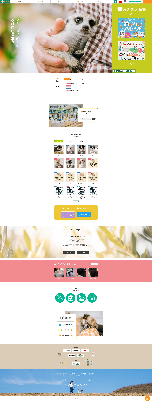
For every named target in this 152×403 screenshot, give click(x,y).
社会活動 (90, 380)
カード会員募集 (85, 375)
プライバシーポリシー (70, 385)
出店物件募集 (70, 384)
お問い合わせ (83, 385)
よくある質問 (77, 385)
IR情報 (89, 375)
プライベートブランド (91, 379)
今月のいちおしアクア (65, 380)
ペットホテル (70, 375)
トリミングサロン (71, 374)
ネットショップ (80, 384)
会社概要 (90, 374)
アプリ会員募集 (85, 374)
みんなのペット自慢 (79, 373)
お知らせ (66, 384)
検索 (93, 118)
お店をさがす (59, 373)
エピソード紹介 (90, 381)
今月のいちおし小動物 (65, 379)
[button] (131, 14)
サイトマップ (85, 384)
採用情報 (75, 384)
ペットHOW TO (78, 375)
